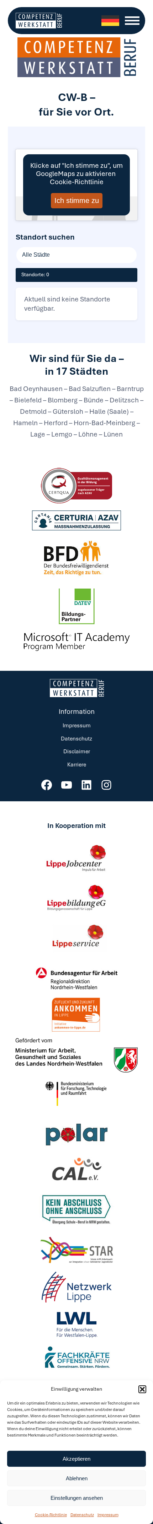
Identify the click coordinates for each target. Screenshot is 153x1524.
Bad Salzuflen (89, 388)
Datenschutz (82, 1514)
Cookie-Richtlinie (51, 1514)
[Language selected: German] (110, 20)
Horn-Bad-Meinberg (104, 422)
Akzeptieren (76, 1459)
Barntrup (129, 388)
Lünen (112, 434)
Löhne (88, 434)
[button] (142, 1389)
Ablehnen (77, 1478)
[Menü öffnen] (132, 20)
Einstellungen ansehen (77, 1498)
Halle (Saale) (109, 411)
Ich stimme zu (76, 200)
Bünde (93, 400)
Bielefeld (28, 400)
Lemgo (62, 434)
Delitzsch (124, 400)
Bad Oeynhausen (37, 388)
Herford (55, 422)
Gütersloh (68, 411)
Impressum (107, 1514)
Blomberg (62, 400)
